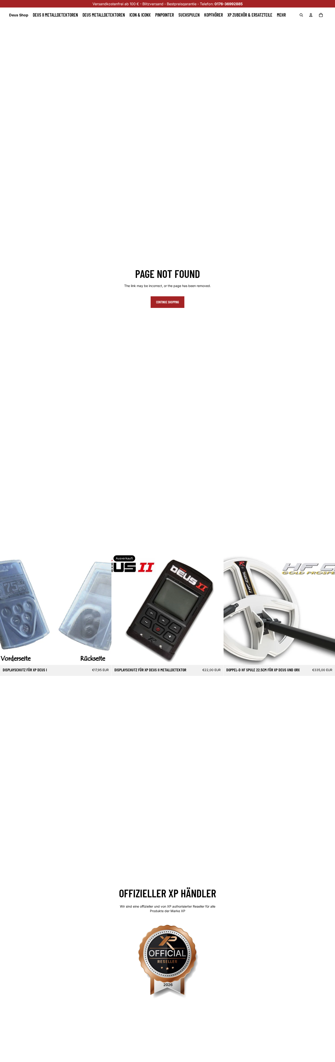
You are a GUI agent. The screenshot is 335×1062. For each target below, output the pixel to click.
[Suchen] (301, 15)
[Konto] (311, 15)
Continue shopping (167, 302)
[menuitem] (281, 15)
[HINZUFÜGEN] (104, 658)
